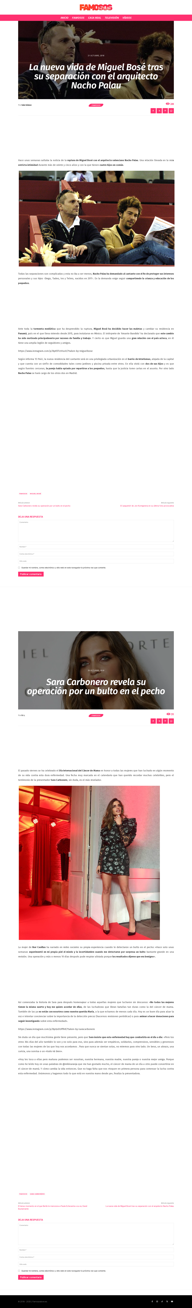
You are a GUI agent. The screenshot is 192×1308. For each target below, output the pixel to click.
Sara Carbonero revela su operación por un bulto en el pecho (44, 506)
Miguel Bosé (35, 494)
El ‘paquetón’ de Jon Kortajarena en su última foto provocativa (147, 506)
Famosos (96, 105)
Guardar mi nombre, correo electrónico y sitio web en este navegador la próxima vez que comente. (63, 567)
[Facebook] (153, 110)
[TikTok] (162, 1301)
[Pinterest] (165, 110)
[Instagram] (157, 1301)
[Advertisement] (96, 138)
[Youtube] (172, 1301)
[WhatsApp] (171, 110)
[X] (159, 110)
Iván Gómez (27, 105)
